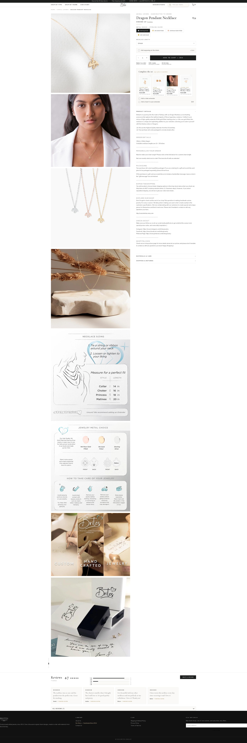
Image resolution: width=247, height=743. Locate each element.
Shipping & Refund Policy (138, 721)
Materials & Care (144, 256)
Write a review (188, 677)
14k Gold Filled (159, 30)
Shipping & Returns (144, 261)
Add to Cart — (173, 58)
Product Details (143, 111)
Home (53, 9)
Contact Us (79, 725)
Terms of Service (136, 725)
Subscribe (216, 730)
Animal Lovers (62, 9)
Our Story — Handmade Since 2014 (86, 723)
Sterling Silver (144, 30)
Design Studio (159, 4)
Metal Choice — (149, 27)
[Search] (170, 4)
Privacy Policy (135, 723)
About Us (78, 721)
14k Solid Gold (144, 35)
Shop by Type (56, 4)
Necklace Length (143, 39)
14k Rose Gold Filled (176, 30)
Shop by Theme (71, 4)
